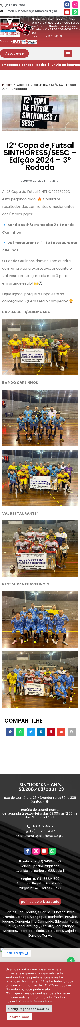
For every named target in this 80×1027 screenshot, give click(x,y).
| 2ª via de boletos (64, 65)
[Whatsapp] (75, 12)
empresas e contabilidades (24, 65)
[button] (14, 53)
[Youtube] (67, 12)
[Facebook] (67, 4)
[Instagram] (75, 4)
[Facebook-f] (27, 851)
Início (6, 85)
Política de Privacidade (34, 1001)
